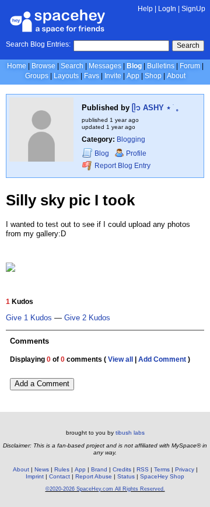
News (41, 469)
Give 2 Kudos (87, 318)
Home (16, 66)
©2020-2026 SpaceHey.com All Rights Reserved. (105, 489)
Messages (105, 66)
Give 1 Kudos (29, 318)
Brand (99, 469)
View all (120, 359)
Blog (134, 66)
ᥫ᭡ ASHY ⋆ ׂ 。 (157, 107)
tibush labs (130, 432)
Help (145, 9)
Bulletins (160, 66)
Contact (59, 476)
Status (126, 476)
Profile (136, 153)
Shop (153, 76)
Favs (91, 76)
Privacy (184, 469)
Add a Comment (42, 383)
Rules (61, 469)
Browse (43, 66)
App (133, 76)
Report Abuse (93, 476)
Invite (112, 76)
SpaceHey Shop (162, 476)
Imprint (35, 476)
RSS (142, 469)
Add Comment (162, 359)
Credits (122, 469)
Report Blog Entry (121, 166)
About (176, 76)
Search (188, 45)
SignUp (193, 9)
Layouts (66, 76)
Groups (36, 76)
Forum (190, 66)
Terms (162, 469)
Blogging (131, 139)
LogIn (167, 9)
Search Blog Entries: (38, 44)
